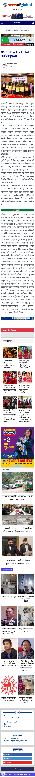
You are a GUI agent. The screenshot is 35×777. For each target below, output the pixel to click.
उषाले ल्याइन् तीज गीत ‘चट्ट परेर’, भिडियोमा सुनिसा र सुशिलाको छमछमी (24, 364)
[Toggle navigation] (33, 22)
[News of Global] (17, 5)
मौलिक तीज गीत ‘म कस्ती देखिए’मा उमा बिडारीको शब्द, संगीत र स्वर (9, 389)
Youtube (8, 762)
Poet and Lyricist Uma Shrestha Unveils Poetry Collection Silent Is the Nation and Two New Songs (25, 416)
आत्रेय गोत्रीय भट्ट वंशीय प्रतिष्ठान (12, 30)
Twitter (8, 758)
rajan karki (18, 28)
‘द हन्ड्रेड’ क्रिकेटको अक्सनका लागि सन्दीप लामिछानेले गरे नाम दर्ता (9, 663)
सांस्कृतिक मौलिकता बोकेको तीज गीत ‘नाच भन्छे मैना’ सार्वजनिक (25, 389)
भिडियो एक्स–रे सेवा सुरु (9, 596)
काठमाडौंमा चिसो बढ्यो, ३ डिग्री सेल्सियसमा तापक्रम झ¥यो (26, 700)
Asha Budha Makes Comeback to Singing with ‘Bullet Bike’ (9, 364)
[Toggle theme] (3, 774)
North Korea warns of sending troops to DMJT (26, 599)
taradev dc (25, 28)
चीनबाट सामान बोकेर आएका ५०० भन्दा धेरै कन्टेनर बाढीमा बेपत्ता (17, 498)
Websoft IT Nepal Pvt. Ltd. (22, 774)
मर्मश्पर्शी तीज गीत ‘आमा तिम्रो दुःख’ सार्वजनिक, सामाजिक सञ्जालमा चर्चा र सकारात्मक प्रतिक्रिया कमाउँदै (9, 416)
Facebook (9, 754)
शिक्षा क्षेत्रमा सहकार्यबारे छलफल (26, 630)
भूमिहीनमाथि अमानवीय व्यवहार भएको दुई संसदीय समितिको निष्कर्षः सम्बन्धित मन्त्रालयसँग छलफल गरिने (26, 666)
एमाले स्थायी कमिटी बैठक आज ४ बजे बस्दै (8, 699)
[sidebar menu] (2, 23)
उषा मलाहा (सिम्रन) (10, 28)
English (17, 22)
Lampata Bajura (25, 30)
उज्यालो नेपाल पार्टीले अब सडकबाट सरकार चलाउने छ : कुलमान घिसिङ (9, 631)
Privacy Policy (17, 769)
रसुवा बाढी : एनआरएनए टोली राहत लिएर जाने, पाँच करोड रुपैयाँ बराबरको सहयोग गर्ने (17, 530)
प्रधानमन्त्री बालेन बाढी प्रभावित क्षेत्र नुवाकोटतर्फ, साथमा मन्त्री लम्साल (17, 562)
